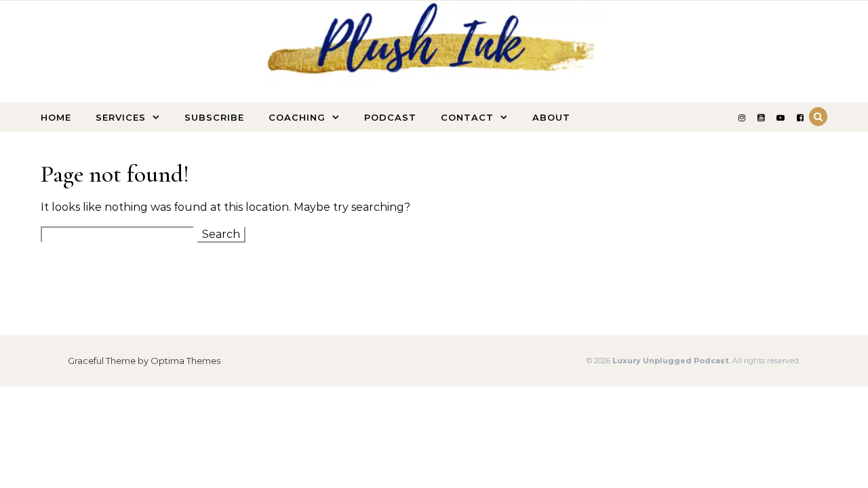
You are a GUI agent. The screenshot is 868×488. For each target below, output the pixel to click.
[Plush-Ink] (434, 68)
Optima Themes (185, 360)
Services (121, 117)
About (551, 117)
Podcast (390, 117)
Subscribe (214, 117)
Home (56, 117)
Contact (467, 117)
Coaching (297, 117)
